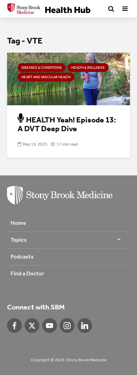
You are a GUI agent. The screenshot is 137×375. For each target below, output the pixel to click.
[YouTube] (49, 325)
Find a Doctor (27, 273)
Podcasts (22, 256)
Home (18, 223)
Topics (19, 239)
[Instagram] (67, 325)
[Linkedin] (84, 325)
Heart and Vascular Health (46, 77)
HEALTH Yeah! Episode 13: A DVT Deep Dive (67, 124)
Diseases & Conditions (41, 68)
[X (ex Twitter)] (32, 325)
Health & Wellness (88, 68)
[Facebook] (14, 325)
